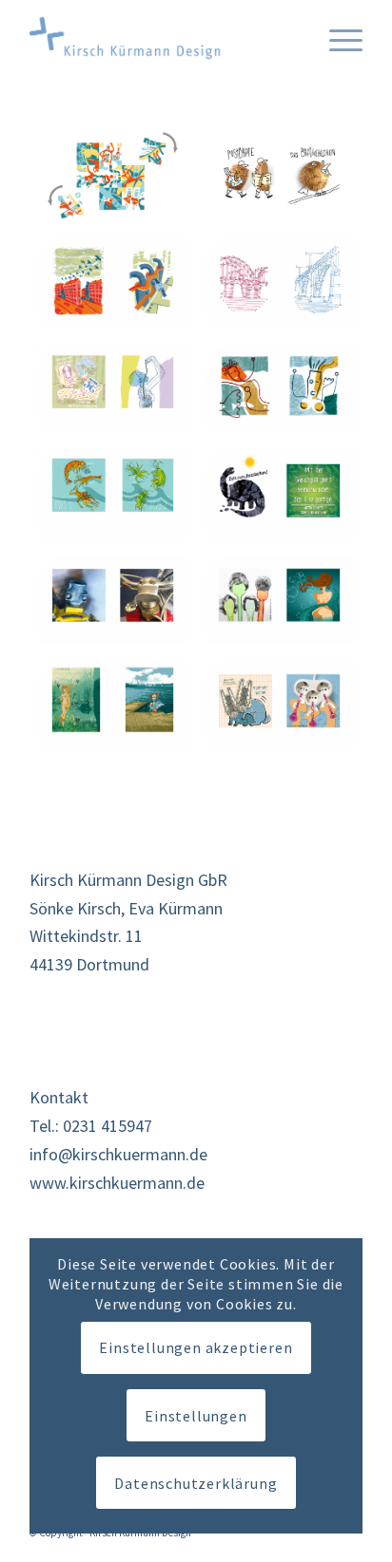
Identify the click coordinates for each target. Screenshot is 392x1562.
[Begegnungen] (112, 176)
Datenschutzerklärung (195, 1483)
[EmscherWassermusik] (112, 493)
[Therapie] (112, 388)
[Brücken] (279, 281)
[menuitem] (336, 38)
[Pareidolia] (112, 599)
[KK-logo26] (162, 38)
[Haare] (279, 599)
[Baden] (112, 705)
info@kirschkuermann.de (118, 1154)
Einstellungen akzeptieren (195, 1347)
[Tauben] (112, 281)
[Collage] (279, 705)
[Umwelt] (279, 493)
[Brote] (279, 176)
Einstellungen (195, 1415)
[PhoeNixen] (279, 388)
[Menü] (336, 38)
